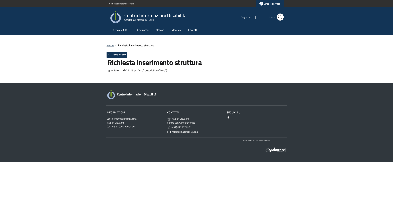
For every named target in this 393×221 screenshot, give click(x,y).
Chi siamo (143, 30)
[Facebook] (254, 17)
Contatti (193, 30)
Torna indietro (119, 54)
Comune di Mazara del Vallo (121, 3)
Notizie (160, 30)
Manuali (176, 30)
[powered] (275, 149)
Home (110, 45)
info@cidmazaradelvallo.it (184, 132)
